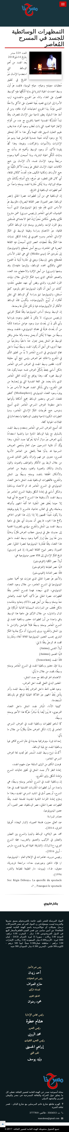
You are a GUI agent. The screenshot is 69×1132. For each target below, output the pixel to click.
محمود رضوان (34, 1002)
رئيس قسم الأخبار (34, 967)
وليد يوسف (34, 1059)
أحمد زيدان (34, 973)
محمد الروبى (34, 1034)
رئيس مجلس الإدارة (34, 1015)
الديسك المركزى (34, 989)
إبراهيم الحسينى (34, 1046)
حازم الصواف (34, 984)
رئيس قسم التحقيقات (35, 978)
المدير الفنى (34, 1053)
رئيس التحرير (34, 1028)
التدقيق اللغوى (34, 996)
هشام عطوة (34, 1021)
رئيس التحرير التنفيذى (35, 1040)
